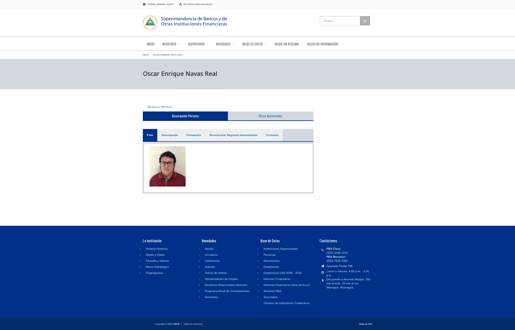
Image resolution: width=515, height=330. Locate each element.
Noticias (210, 266)
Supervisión (196, 44)
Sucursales (271, 297)
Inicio (150, 44)
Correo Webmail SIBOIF (160, 4)
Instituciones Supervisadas (281, 248)
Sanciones (211, 297)
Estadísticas (271, 266)
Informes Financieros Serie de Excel (287, 285)
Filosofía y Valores (157, 260)
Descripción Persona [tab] (185, 115)
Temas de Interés (216, 272)
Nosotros (169, 44)
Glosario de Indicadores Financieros (287, 303)
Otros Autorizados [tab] (270, 115)
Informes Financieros (277, 278)
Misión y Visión (155, 254)
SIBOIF (176, 324)
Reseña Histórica (157, 248)
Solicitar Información (322, 44)
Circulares (211, 254)
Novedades (223, 44)
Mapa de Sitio (365, 324)
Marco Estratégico (157, 266)
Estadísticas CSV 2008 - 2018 (283, 272)
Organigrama (154, 272)
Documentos (272, 260)
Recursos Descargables (197, 4)
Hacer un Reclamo (286, 44)
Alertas (209, 248)
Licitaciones (212, 260)
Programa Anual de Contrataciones (227, 291)
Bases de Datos (253, 44)
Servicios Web (273, 291)
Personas (270, 254)
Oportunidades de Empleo (221, 278)
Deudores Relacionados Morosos (226, 285)
